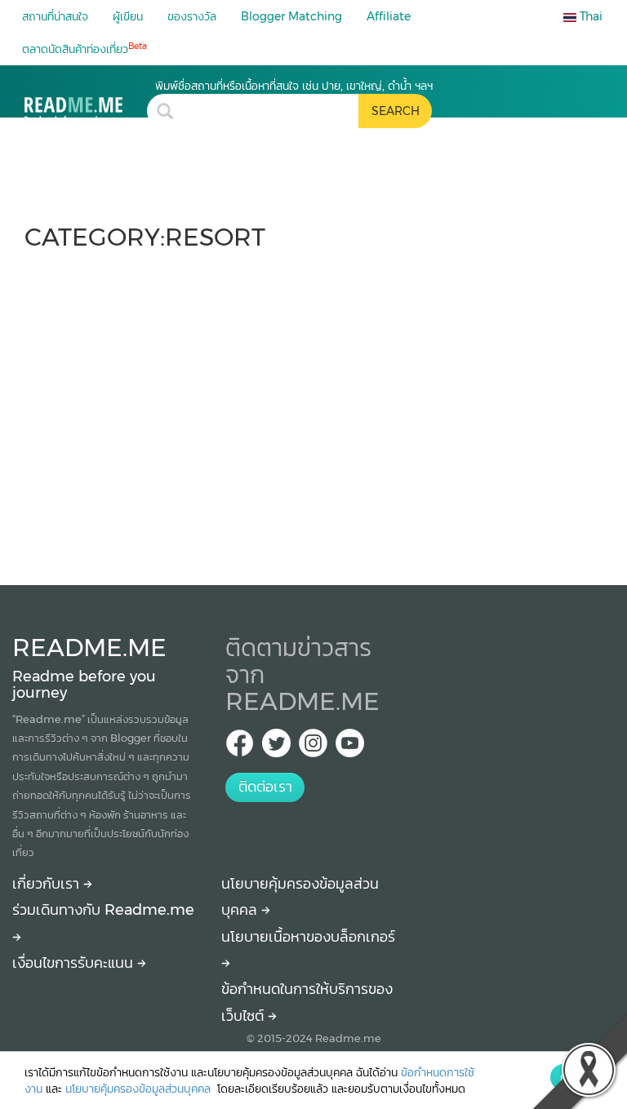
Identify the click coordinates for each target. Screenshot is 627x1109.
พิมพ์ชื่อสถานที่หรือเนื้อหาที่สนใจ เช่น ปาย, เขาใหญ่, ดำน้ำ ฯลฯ (294, 85)
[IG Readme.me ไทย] (313, 748)
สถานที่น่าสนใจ (55, 16)
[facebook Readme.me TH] (239, 748)
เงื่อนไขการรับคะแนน (74, 963)
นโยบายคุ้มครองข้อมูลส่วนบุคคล (139, 1088)
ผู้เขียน (128, 16)
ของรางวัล (191, 16)
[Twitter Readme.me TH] (276, 748)
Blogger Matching (291, 16)
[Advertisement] (313, 409)
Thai (589, 16)
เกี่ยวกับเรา (47, 884)
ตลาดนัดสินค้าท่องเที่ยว (84, 48)
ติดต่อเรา (265, 787)
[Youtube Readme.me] (350, 748)
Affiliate (389, 16)
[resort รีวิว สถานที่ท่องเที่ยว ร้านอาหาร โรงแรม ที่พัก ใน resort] (85, 102)
